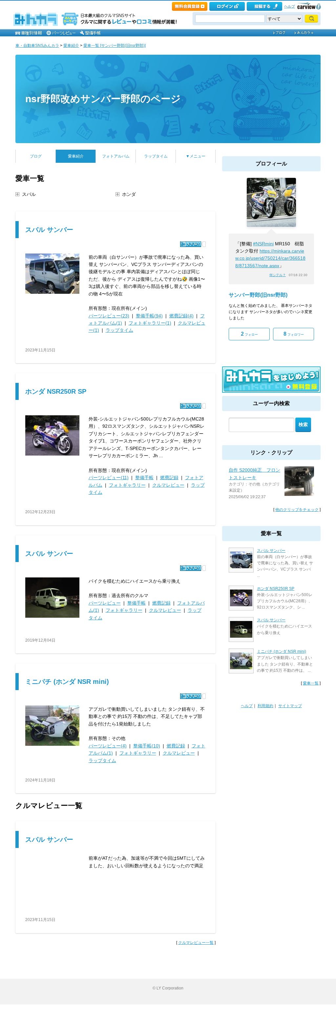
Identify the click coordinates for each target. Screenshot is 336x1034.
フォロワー (294, 334)
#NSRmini (263, 243)
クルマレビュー (168, 485)
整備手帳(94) (149, 315)
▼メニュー (195, 156)
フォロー (249, 334)
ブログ (36, 156)
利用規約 (265, 706)
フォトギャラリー (127, 485)
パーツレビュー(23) (109, 315)
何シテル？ (277, 275)
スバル (29, 194)
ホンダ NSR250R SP (55, 391)
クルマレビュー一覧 (196, 942)
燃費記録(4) (181, 315)
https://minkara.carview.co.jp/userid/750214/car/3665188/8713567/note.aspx (270, 258)
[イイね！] (190, 244)
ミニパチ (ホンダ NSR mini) (67, 681)
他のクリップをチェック (297, 509)
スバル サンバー (49, 229)
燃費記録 (169, 477)
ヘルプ (289, 6)
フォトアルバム (116, 156)
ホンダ (129, 194)
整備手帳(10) (146, 745)
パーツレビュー (105, 603)
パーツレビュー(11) (109, 477)
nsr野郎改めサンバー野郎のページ (103, 98)
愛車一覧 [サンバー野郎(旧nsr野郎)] (114, 45)
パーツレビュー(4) (108, 745)
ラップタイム (156, 156)
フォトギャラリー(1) (150, 323)
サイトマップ (290, 706)
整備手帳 (144, 477)
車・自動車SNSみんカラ (37, 45)
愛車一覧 (311, 683)
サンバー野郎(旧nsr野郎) (258, 295)
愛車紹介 (71, 45)
